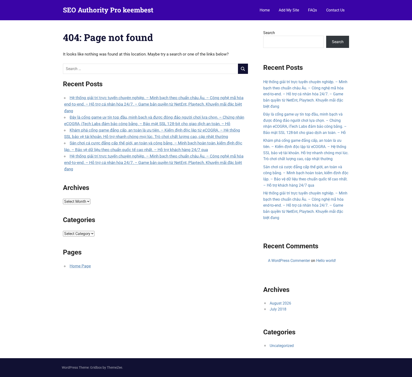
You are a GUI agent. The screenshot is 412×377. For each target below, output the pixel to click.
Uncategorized (282, 345)
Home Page (80, 266)
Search (269, 33)
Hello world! (326, 260)
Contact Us (335, 10)
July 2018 (278, 309)
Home (265, 10)
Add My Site (289, 10)
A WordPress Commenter (289, 260)
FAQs (312, 10)
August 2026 (280, 303)
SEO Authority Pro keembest (108, 9)
